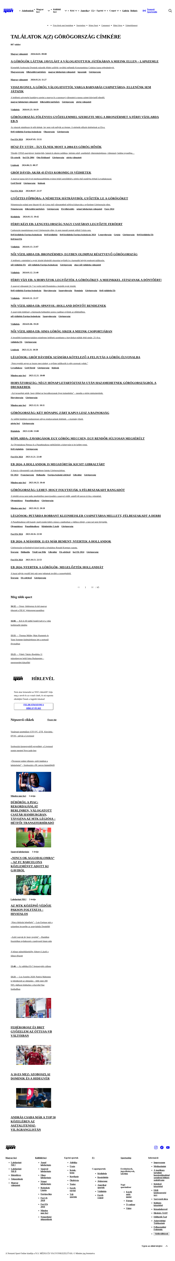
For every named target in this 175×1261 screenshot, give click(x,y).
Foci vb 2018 (44, 1199)
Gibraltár (77, 475)
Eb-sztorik (15, 157)
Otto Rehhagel (43, 157)
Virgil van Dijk (39, 552)
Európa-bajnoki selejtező (59, 475)
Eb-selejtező (64, 552)
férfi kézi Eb (16, 239)
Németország (17, 209)
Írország (14, 552)
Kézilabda (15, 217)
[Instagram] (156, 1147)
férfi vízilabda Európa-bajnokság (26, 132)
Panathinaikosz (32, 500)
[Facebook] (162, 1147)
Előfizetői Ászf (160, 1217)
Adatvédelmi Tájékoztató (159, 1222)
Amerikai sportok (101, 1186)
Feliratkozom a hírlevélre (34, 706)
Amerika (85, 10)
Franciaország (27, 475)
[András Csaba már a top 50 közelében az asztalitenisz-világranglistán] (33, 1107)
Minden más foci (18, 375)
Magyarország (17, 72)
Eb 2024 (14, 475)
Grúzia (117, 235)
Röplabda (15, 431)
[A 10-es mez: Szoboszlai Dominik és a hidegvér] (33, 1064)
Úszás (72, 1166)
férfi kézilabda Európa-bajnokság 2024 (78, 235)
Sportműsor (80, 25)
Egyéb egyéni (73, 1189)
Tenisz (73, 1184)
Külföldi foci (40, 1158)
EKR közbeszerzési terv (160, 1192)
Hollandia (40, 475)
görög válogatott (83, 102)
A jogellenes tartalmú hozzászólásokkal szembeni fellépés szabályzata (162, 1175)
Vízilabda (15, 109)
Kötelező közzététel (158, 1185)
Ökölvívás (74, 1180)
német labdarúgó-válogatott (89, 209)
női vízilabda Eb (18, 265)
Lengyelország (105, 235)
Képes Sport (93, 25)
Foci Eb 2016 (44, 1205)
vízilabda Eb (16, 342)
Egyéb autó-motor (129, 1194)
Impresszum (159, 1162)
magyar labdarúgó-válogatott (61, 72)
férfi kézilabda (50, 235)
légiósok (41, 183)
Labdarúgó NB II (16, 1170)
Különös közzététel (158, 1204)
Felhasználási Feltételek (160, 1228)
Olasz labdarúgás (46, 1176)
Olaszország (49, 132)
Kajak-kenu (73, 1171)
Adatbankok (27, 10)
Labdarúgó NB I (18, 899)
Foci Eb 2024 (17, 139)
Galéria (125, 10)
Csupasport (105, 25)
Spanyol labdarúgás (20, 852)
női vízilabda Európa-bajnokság (43, 265)
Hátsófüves (16, 1175)
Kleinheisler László (50, 526)
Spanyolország (65, 290)
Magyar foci (11, 1158)
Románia (78, 290)
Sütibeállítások (161, 1234)
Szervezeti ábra (161, 1199)
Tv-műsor (130, 1204)
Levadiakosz (16, 368)
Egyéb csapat (100, 1196)
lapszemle (82, 72)
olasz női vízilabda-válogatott (87, 265)
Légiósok (15, 165)
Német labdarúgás (46, 1182)
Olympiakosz (17, 500)
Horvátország (50, 290)
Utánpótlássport (132, 25)
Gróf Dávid (16, 183)
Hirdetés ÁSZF (161, 1213)
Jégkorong (102, 1181)
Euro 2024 (109, 209)
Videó (128, 1208)
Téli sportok (73, 1195)
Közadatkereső (160, 1209)
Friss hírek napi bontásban (63, 25)
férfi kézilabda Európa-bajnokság (26, 235)
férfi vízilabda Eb (107, 290)
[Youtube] (168, 1147)
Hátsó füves (117, 25)
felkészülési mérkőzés (50, 102)
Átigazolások (17, 1179)
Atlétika (73, 1162)
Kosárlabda (102, 1177)
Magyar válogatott (19, 54)
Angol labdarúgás (46, 1163)
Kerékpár (74, 1176)
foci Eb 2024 (78, 552)
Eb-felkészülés (67, 209)
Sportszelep (126, 1158)
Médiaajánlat (160, 1166)
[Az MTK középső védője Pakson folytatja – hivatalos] (33, 894)
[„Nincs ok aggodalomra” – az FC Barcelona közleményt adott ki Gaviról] (33, 846)
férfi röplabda (17, 449)
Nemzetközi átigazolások (46, 1218)
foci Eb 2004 (28, 157)
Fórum (129, 1201)
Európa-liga (46, 1194)
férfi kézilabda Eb (145, 235)
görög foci (15, 423)
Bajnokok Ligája (45, 1189)
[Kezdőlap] (8, 10)
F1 (92, 10)
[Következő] (92, 587)
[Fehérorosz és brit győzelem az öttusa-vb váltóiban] (33, 1017)
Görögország (95, 72)
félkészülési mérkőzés (36, 72)
